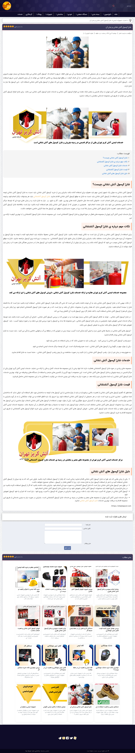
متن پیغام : (87, 543)
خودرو (70, 14)
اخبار (125, 20)
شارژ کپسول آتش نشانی (89, 500)
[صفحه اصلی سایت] (7, 6)
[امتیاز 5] (8, 26)
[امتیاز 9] (12, 26)
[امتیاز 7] (10, 26)
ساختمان (60, 14)
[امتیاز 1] (3, 26)
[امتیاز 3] (6, 26)
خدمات (20, 14)
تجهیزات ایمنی (117, 20)
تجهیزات (49, 14)
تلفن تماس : (86, 528)
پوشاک (39, 14)
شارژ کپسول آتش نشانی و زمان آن (100, 20)
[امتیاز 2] (4, 26)
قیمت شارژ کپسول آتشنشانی (116, 169)
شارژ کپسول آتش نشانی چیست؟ (115, 157)
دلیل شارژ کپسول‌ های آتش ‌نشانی (114, 173)
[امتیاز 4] (7, 26)
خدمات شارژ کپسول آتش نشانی (115, 165)
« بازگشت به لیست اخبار (125, 33)
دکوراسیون (107, 14)
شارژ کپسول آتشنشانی (41, 196)
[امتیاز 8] (11, 26)
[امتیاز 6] (9, 26)
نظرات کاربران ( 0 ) (88, 33)
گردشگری (29, 14)
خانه (115, 14)
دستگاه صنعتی (82, 14)
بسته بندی (95, 14)
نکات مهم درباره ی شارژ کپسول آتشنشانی (112, 161)
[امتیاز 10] (13, 26)
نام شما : (87, 525)
